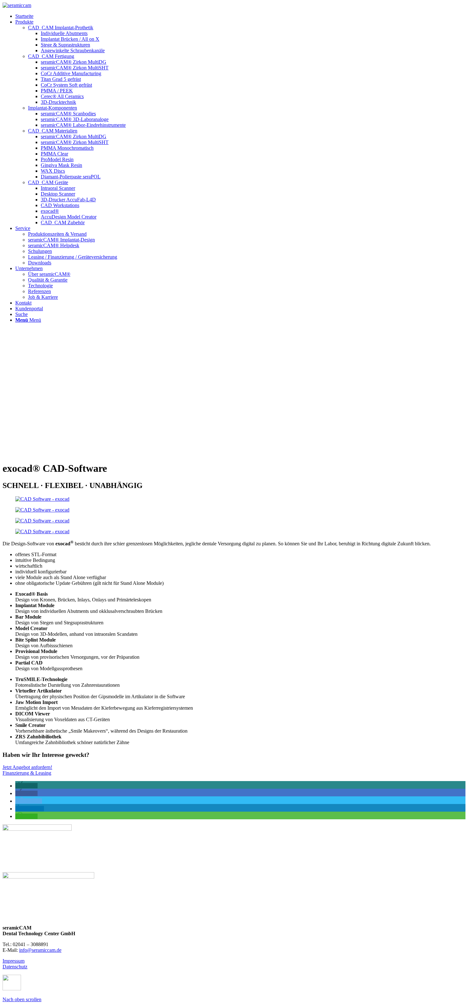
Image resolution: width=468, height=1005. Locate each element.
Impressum (14, 961)
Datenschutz (15, 966)
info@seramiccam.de (40, 950)
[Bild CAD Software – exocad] (234, 499)
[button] (26, 785)
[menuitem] (240, 16)
